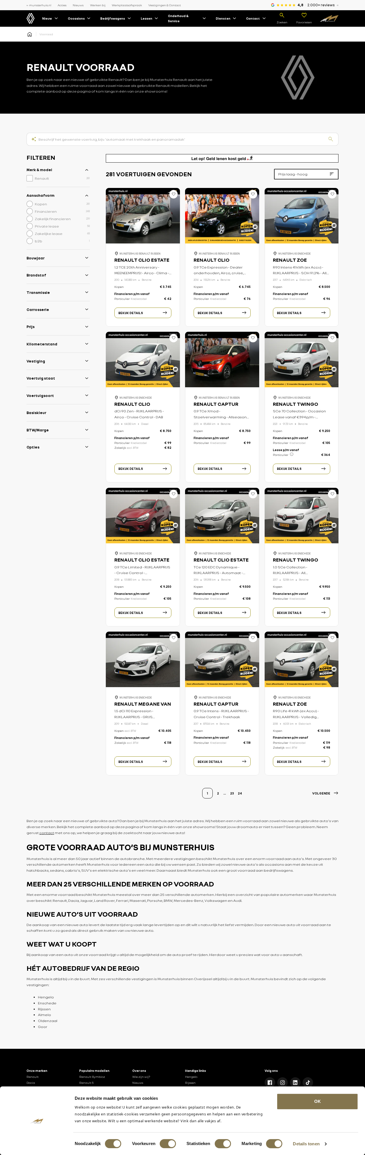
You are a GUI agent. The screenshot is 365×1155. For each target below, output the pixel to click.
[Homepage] (30, 34)
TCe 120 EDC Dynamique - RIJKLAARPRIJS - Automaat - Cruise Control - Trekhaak (218, 573)
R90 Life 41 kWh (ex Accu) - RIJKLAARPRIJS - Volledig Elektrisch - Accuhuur (296, 716)
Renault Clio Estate (141, 260)
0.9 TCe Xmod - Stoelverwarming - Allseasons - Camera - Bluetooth (222, 417)
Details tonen (306, 1143)
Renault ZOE (290, 260)
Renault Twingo (295, 404)
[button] (325, 793)
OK (317, 1101)
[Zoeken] (331, 139)
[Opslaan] (173, 194)
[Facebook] (270, 1082)
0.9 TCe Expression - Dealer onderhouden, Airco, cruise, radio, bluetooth (219, 273)
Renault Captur (216, 404)
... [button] (224, 793)
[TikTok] (308, 1082)
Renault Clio (212, 260)
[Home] (329, 18)
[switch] (168, 1143)
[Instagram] (282, 1082)
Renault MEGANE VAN (142, 704)
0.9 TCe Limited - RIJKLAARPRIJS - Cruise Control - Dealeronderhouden (142, 573)
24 (240, 793)
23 (232, 793)
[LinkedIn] (295, 1082)
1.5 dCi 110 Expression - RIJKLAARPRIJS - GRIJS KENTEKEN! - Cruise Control (138, 716)
